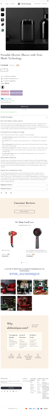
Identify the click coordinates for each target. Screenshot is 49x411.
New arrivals (37, 3)
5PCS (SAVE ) (5, 94)
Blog (38, 382)
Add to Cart (24, 106)
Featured (44, 3)
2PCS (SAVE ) (5, 91)
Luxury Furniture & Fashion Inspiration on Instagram (24, 270)
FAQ (31, 382)
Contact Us (39, 386)
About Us (39, 384)
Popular (13, 3)
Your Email (4, 384)
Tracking (32, 392)
